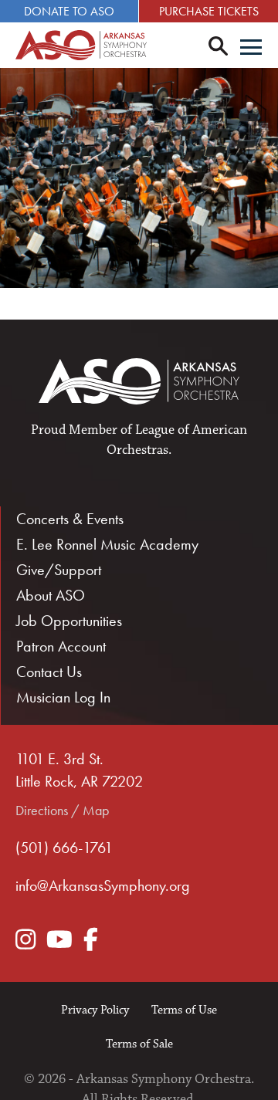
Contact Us (49, 672)
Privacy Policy (95, 1010)
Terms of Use (184, 1010)
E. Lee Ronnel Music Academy (107, 544)
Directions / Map (62, 810)
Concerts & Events (70, 519)
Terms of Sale (139, 1044)
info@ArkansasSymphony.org (102, 885)
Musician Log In (63, 697)
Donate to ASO (69, 11)
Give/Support (58, 570)
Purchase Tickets (209, 11)
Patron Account (61, 646)
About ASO (50, 595)
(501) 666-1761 (64, 848)
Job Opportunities (69, 621)
